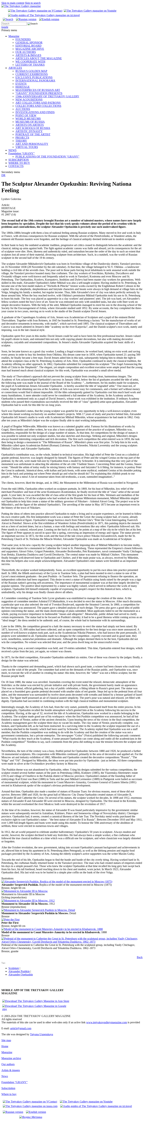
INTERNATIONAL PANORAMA (35, 80)
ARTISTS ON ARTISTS (29, 124)
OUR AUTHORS (25, 52)
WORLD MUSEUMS (28, 118)
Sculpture (13, 968)
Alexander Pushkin (19, 971)
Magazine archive (11, 1058)
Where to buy (9, 1094)
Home (4, 1046)
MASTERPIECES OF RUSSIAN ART (37, 90)
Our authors (8, 1064)
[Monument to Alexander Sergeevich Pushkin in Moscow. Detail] (38, 910)
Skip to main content (12, 2)
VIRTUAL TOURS (26, 147)
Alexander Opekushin (20, 974)
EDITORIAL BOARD (28, 45)
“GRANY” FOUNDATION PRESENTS (38, 93)
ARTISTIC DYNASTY (29, 131)
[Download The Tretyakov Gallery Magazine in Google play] (36, 1009)
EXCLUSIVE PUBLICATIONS (34, 77)
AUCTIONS (22, 109)
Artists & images (10, 1070)
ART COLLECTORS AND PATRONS (38, 102)
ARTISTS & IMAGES (28, 55)
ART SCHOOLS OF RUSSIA (32, 128)
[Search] (8, 19)
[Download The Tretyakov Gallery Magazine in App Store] (35, 1001)
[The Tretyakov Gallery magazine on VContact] (35, 10)
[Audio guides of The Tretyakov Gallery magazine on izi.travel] (43, 15)
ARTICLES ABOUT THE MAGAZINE (38, 58)
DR (3, 175)
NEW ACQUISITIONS (28, 99)
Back (140, 957)
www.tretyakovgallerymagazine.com (106, 1022)
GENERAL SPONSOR (28, 42)
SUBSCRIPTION (18, 159)
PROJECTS (22, 137)
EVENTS (21, 83)
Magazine (13, 36)
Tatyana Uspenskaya (41, 1034)
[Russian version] (26, 19)
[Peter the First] (10, 919)
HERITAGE (22, 86)
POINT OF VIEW (25, 115)
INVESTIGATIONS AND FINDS (35, 112)
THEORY (21, 140)
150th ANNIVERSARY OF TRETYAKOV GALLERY (47, 96)
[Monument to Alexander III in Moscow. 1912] (28, 900)
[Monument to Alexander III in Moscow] (24, 891)
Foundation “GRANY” (21, 153)
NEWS (12, 150)
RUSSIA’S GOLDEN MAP (31, 71)
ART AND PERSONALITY (31, 143)
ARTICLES (15, 67)
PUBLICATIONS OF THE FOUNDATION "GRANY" (47, 156)
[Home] (21, 6)
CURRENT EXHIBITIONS (31, 74)
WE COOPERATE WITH (30, 61)
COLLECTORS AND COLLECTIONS (38, 105)
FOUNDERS (23, 39)
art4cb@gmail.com (20, 1028)
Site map (6, 1040)
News (4, 1076)
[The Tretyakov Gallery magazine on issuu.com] (30, 1106)
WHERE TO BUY (19, 162)
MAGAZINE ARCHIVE (29, 48)
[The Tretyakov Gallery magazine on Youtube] (90, 10)
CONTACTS (16, 166)
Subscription (8, 1088)
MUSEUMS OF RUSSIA (30, 121)
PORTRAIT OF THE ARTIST (32, 134)
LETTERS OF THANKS (30, 64)
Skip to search (33, 2)
